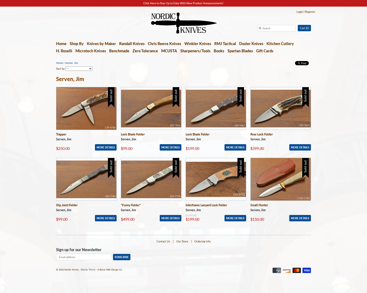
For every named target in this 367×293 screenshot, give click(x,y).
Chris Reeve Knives (164, 43)
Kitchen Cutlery (280, 43)
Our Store (182, 241)
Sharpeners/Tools (195, 50)
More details (106, 147)
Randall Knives (132, 43)
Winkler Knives (197, 43)
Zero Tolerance (145, 50)
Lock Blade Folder (133, 134)
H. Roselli (64, 50)
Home (61, 43)
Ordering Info (202, 241)
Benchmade (119, 50)
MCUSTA (169, 50)
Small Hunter (259, 205)
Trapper (61, 134)
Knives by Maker (101, 43)
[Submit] (260, 28)
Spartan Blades (240, 50)
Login (299, 11)
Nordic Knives (71, 269)
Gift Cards (264, 50)
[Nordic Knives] (183, 23)
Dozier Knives (251, 43)
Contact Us (163, 241)
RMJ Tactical (225, 43)
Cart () (304, 28)
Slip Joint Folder (67, 205)
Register (310, 11)
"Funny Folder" (131, 205)
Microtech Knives (90, 50)
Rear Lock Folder (261, 134)
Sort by (60, 68)
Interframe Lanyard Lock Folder (206, 205)
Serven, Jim (71, 62)
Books (219, 50)
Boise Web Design (109, 269)
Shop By (77, 43)
